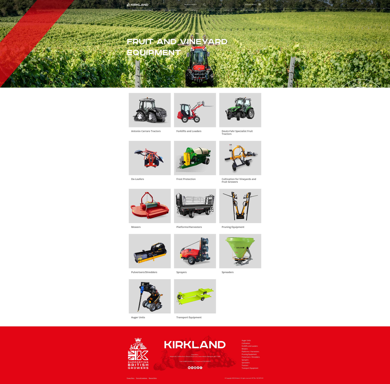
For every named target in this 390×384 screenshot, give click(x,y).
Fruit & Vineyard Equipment (142, 10)
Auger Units (246, 340)
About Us (210, 10)
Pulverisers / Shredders (251, 357)
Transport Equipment (250, 368)
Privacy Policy (130, 378)
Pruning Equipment (249, 354)
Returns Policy (153, 378)
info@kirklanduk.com (189, 361)
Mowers (245, 349)
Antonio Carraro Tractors (251, 10)
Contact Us (228, 10)
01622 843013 (206, 361)
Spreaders (246, 363)
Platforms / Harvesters (250, 351)
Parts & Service (191, 10)
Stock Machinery (169, 10)
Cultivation (246, 343)
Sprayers (245, 360)
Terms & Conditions (141, 378)
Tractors (245, 365)
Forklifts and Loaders (250, 346)
